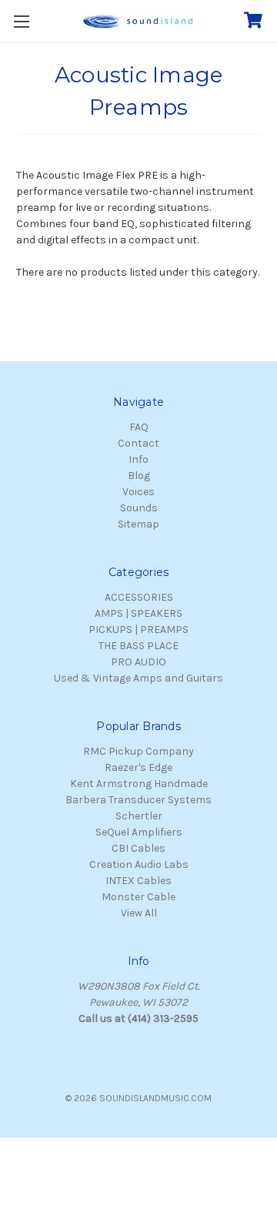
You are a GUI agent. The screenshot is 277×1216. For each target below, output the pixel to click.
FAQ (139, 427)
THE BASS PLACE (138, 645)
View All (139, 913)
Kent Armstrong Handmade (139, 783)
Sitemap (138, 524)
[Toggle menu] (21, 21)
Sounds (139, 507)
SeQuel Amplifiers (138, 832)
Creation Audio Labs (139, 864)
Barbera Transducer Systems (138, 799)
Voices (138, 491)
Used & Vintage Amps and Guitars (138, 678)
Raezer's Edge (138, 767)
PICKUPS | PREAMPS (138, 629)
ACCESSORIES (139, 597)
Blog (139, 475)
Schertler (138, 815)
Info (138, 459)
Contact (138, 443)
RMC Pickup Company (138, 751)
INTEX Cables (138, 880)
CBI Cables (138, 848)
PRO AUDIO (138, 661)
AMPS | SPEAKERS (138, 613)
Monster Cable (138, 896)
